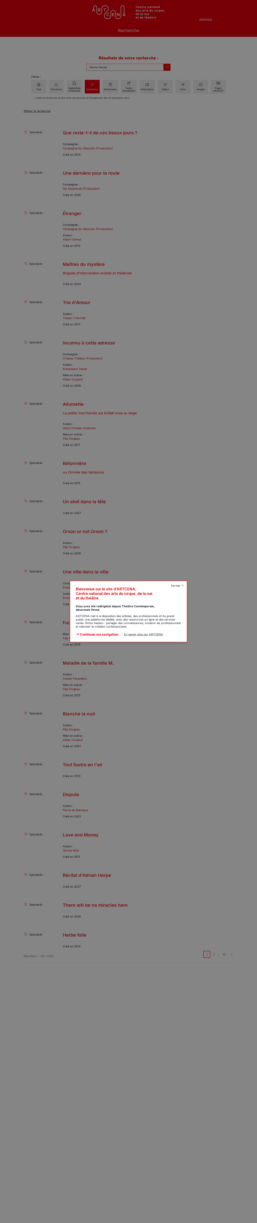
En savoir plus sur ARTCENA (143, 634)
